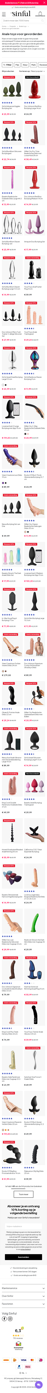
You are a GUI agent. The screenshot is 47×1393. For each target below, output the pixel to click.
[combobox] (21, 20)
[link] (4, 26)
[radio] (3, 103)
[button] (44, 3)
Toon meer (23, 1194)
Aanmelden (23, 1257)
